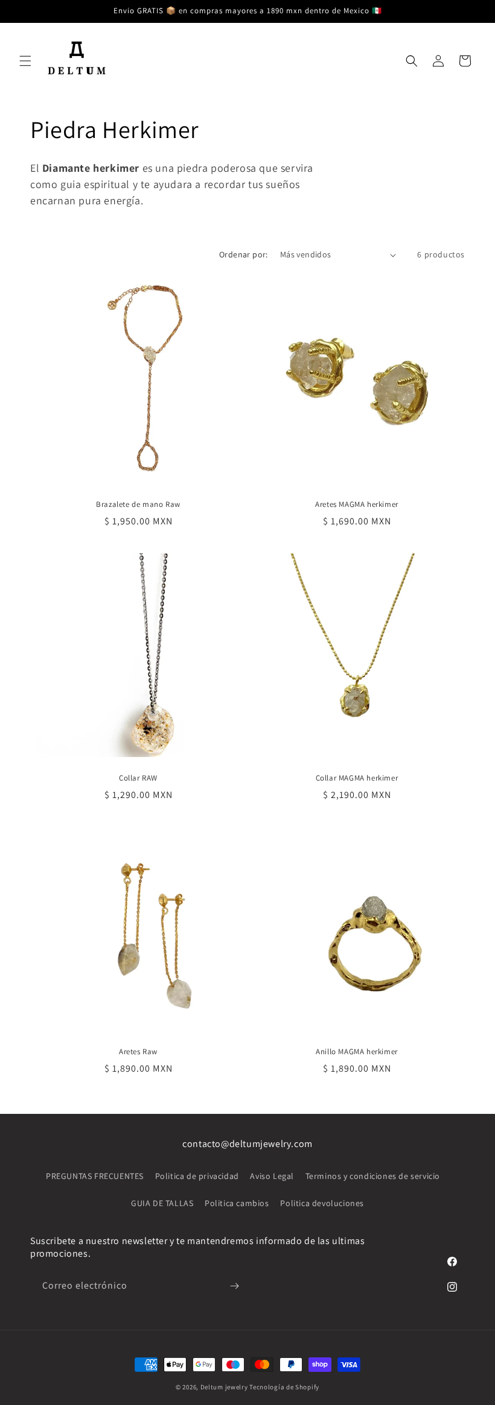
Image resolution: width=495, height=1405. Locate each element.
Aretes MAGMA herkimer (356, 504)
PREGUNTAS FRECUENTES (95, 1176)
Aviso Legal (272, 1176)
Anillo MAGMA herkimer (357, 1052)
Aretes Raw (138, 1052)
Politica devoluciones (322, 1203)
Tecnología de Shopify (284, 1387)
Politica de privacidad (197, 1176)
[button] (25, 61)
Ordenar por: (243, 254)
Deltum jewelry (224, 1387)
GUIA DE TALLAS (162, 1203)
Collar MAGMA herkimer (357, 778)
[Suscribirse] (234, 1286)
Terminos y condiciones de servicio (372, 1176)
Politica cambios (237, 1203)
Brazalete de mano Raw (138, 504)
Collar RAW (138, 778)
